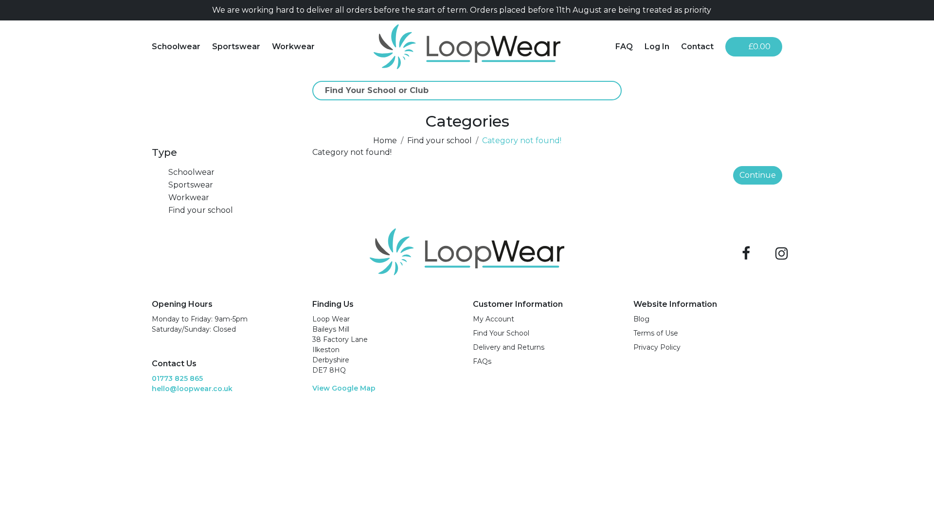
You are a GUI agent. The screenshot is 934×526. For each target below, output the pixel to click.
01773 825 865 (177, 378)
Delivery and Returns (508, 347)
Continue (757, 175)
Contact (697, 46)
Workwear (293, 46)
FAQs (482, 361)
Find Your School (501, 333)
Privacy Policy (657, 347)
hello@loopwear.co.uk (192, 388)
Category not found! (521, 140)
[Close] (778, 10)
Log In (657, 46)
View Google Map (344, 388)
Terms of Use (655, 333)
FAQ (624, 46)
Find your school (439, 140)
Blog (641, 319)
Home (385, 140)
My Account (493, 319)
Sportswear (236, 46)
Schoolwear (176, 46)
